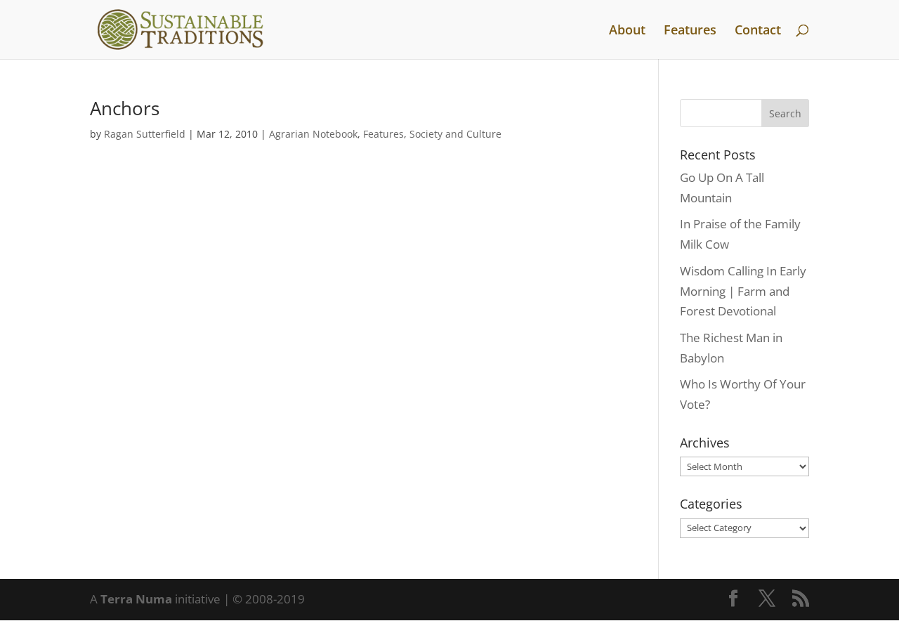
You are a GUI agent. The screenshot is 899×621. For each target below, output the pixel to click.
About (627, 31)
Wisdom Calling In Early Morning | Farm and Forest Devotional (743, 291)
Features (690, 31)
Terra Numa (136, 599)
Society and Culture (455, 133)
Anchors (124, 108)
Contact (758, 31)
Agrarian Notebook (313, 133)
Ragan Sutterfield (144, 133)
